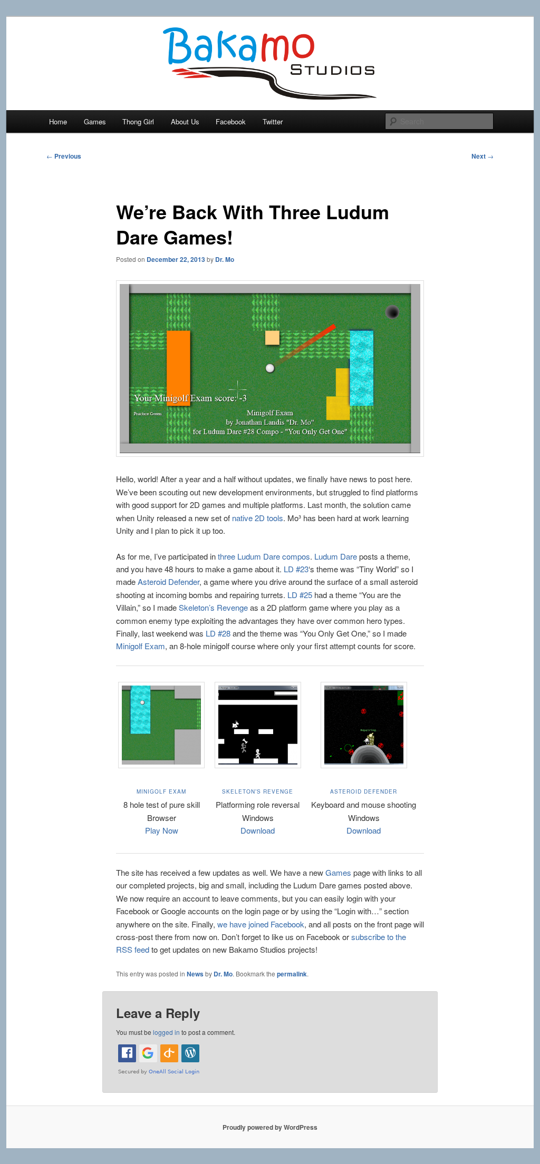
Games (95, 121)
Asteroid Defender (168, 581)
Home (58, 121)
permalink (292, 974)
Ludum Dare (335, 556)
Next (482, 156)
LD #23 (296, 568)
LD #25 (299, 594)
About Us (185, 121)
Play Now (161, 830)
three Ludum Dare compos (264, 556)
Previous (63, 156)
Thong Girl (138, 121)
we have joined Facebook (260, 924)
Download (257, 830)
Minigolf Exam (140, 645)
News (195, 974)
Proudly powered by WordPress (270, 1127)
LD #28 (218, 633)
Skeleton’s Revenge (213, 607)
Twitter (273, 121)
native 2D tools (257, 517)
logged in (166, 1032)
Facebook (231, 121)
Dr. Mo (224, 259)
